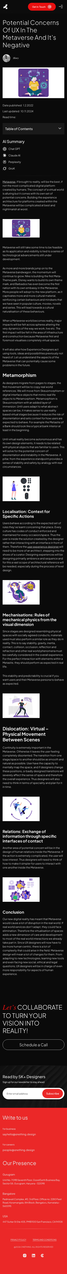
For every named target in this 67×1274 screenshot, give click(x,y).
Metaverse (9, 181)
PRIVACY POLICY (18, 1240)
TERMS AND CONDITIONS (45, 1240)
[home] (5, 6)
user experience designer (43, 546)
